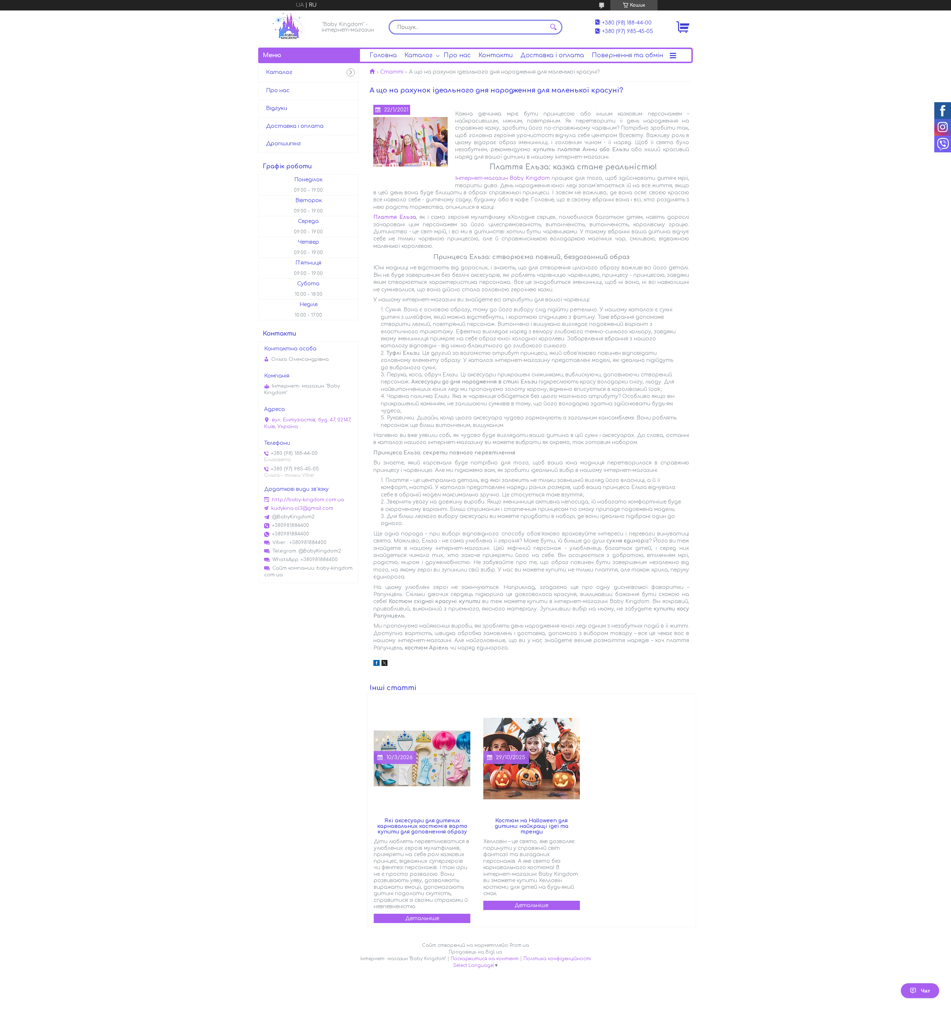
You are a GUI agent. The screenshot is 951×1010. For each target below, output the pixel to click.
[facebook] (376, 664)
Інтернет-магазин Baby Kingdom (502, 178)
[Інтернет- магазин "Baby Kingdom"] (288, 26)
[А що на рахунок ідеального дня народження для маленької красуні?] (410, 142)
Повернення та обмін (627, 55)
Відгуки (276, 108)
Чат (925, 991)
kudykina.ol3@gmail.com (302, 508)
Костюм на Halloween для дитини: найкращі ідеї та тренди (531, 826)
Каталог (418, 55)
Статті (391, 72)
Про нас (457, 55)
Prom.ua (519, 945)
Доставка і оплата (552, 55)
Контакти (495, 55)
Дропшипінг (283, 143)
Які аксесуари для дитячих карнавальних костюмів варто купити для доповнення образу (422, 826)
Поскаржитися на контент (485, 958)
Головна (383, 55)
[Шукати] (553, 27)
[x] (384, 664)
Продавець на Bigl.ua (475, 952)
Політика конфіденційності (557, 958)
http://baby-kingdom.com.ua (308, 499)
